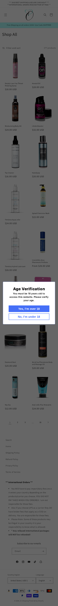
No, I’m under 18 (29, 316)
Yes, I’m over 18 (29, 308)
